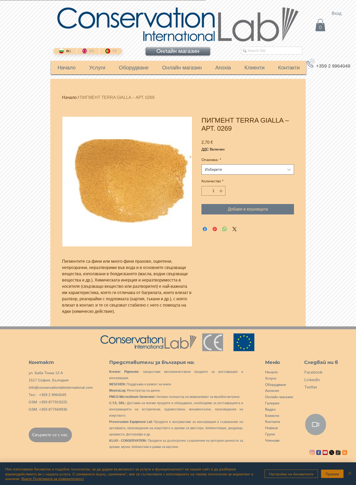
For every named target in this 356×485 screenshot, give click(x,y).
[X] (331, 452)
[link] (320, 25)
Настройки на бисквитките (291, 473)
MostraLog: (117, 390)
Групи (270, 434)
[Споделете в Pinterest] (215, 229)
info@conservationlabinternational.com (61, 387)
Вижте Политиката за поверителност (52, 478)
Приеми (332, 473)
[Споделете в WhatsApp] (225, 229)
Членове (272, 440)
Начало (69, 97)
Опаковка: (211, 160)
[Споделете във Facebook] (205, 229)
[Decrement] (205, 190)
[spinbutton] (213, 190)
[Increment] (221, 190)
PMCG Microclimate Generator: (132, 397)
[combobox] (247, 169)
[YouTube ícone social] (325, 452)
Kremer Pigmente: (124, 372)
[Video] (315, 424)
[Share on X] (234, 229)
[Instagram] (312, 452)
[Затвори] (350, 473)
